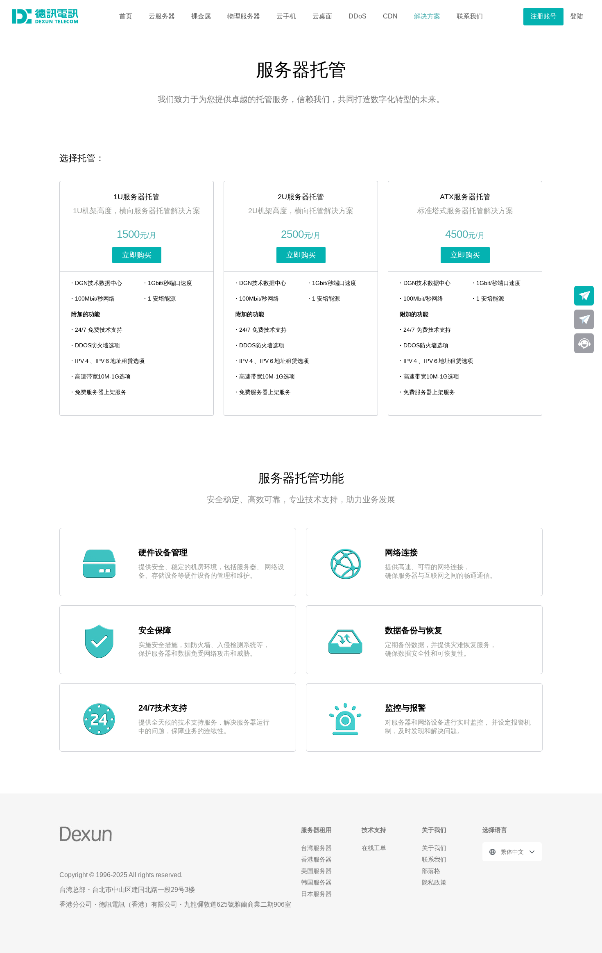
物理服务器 (243, 16)
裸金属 (201, 16)
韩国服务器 (316, 882)
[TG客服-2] (584, 319)
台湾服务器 (316, 847)
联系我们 (470, 16)
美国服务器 (316, 870)
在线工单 (374, 847)
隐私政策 (434, 882)
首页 (125, 16)
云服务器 (162, 16)
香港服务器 (316, 859)
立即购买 (137, 255)
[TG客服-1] (584, 296)
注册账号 (543, 16)
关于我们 (434, 847)
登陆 (576, 16)
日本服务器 (316, 893)
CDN (390, 16)
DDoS (358, 16)
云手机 (286, 16)
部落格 (431, 870)
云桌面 (322, 16)
